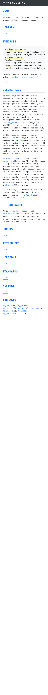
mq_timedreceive (11, 158)
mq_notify (8, 308)
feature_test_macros (25, 77)
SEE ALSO (9, 299)
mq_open (22, 308)
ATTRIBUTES (11, 243)
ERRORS (8, 229)
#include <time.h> (14, 57)
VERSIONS (9, 257)
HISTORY (8, 285)
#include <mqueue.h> (15, 49)
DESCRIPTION (12, 89)
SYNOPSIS (9, 41)
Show (5, 34)
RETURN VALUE (13, 205)
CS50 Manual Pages (16, 3)
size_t (9, 55)
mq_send (36, 308)
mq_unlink (8, 311)
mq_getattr (13, 122)
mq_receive (8, 96)
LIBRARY (8, 27)
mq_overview (9, 314)
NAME (6, 11)
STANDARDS (10, 271)
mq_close (7, 305)
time (23, 314)
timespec (9, 185)
